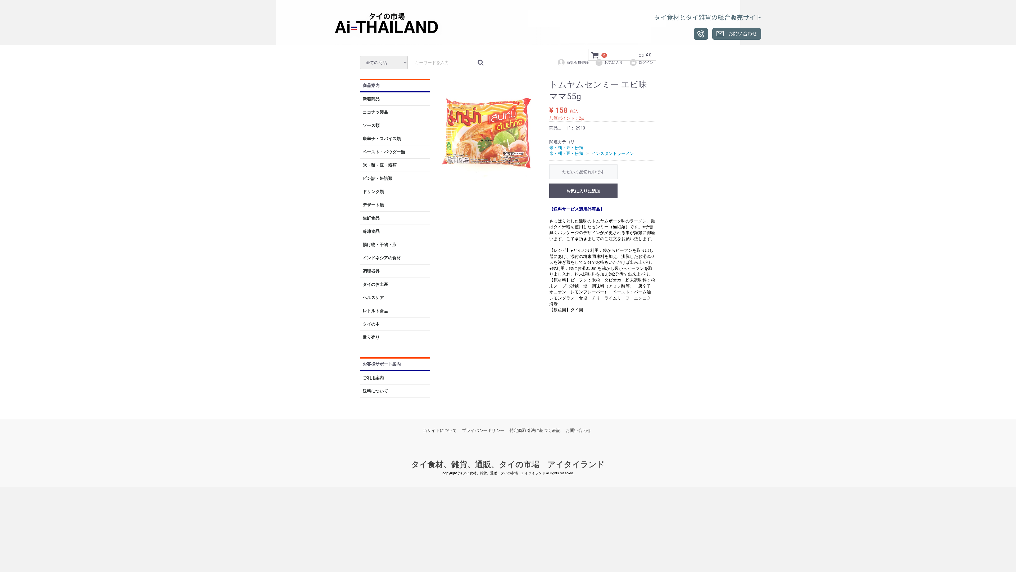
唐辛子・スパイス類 (382, 138)
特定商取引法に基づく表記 (535, 430)
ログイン (645, 62)
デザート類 (373, 205)
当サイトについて (440, 430)
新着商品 (371, 99)
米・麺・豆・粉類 (380, 165)
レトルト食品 (375, 311)
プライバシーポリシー (483, 430)
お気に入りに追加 (583, 191)
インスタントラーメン (613, 153)
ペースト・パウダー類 (384, 152)
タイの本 (371, 324)
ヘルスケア (373, 297)
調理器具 (371, 271)
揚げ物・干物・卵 (380, 244)
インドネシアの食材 (382, 258)
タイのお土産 (375, 284)
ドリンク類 (373, 191)
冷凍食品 (371, 231)
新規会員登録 (577, 62)
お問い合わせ (578, 430)
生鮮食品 (371, 218)
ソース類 (371, 125)
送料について (375, 391)
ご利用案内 (373, 377)
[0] (595, 55)
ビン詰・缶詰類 (377, 178)
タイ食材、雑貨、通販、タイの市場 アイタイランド (508, 464)
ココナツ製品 (375, 112)
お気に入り (613, 62)
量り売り (371, 337)
